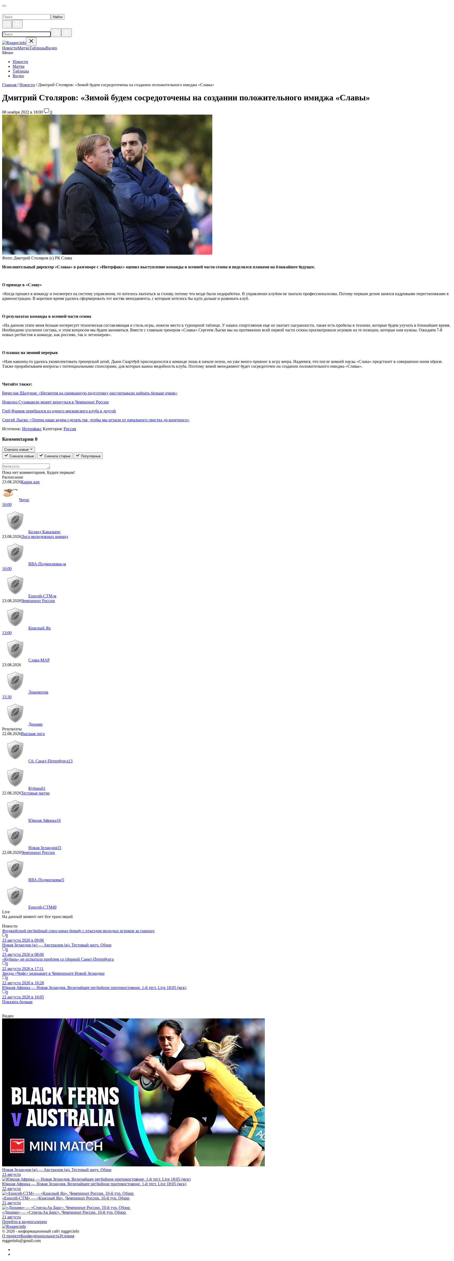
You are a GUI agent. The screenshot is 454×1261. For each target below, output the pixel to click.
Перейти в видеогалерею (24, 1221)
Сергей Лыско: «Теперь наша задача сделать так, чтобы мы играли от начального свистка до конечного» (95, 420)
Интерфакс (32, 429)
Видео (18, 76)
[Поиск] (7, 24)
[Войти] (17, 24)
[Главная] (28, 11)
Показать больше (17, 1001)
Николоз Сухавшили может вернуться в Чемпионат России (55, 402)
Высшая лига (33, 733)
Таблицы (21, 71)
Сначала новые (21, 456)
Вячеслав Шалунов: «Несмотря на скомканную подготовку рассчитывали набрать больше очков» (89, 393)
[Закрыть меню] (31, 41)
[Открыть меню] (4, 6)
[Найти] (56, 32)
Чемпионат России (38, 600)
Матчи (18, 66)
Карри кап (30, 482)
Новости (20, 61)
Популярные (90, 456)
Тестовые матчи (35, 793)
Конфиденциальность (39, 1236)
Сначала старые (56, 456)
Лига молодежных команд (44, 536)
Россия (70, 429)
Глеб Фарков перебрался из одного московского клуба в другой (59, 411)
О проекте (11, 1236)
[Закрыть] (66, 32)
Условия (66, 1236)
